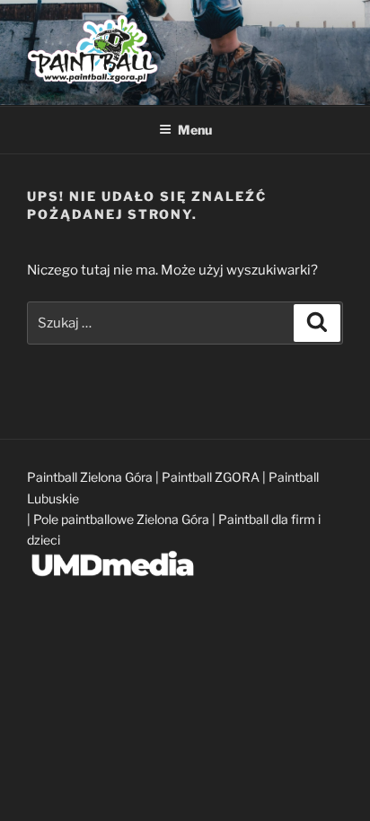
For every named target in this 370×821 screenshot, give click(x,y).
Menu (195, 129)
